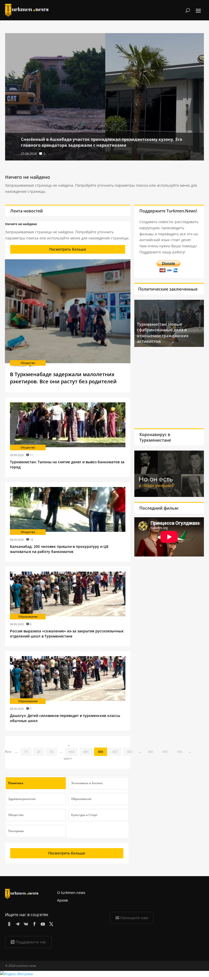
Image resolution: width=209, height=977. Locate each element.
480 (150, 752)
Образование (27, 616)
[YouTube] (42, 923)
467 (115, 752)
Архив (62, 900)
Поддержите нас (31, 941)
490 (165, 752)
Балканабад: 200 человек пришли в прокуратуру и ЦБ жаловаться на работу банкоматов (59, 549)
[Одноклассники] (8, 923)
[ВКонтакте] (25, 923)
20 (39, 752)
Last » (68, 758)
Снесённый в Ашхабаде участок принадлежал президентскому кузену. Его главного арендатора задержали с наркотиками (101, 142)
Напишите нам (134, 917)
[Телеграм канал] (17, 923)
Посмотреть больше (67, 249)
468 (129, 752)
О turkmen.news (71, 892)
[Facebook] (33, 923)
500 (179, 752)
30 (51, 752)
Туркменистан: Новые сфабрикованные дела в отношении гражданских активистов (163, 332)
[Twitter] (50, 923)
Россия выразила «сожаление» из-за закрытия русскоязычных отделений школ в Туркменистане (67, 634)
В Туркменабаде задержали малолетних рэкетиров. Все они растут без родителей (63, 378)
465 (86, 752)
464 (71, 752)
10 (26, 752)
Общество (28, 363)
